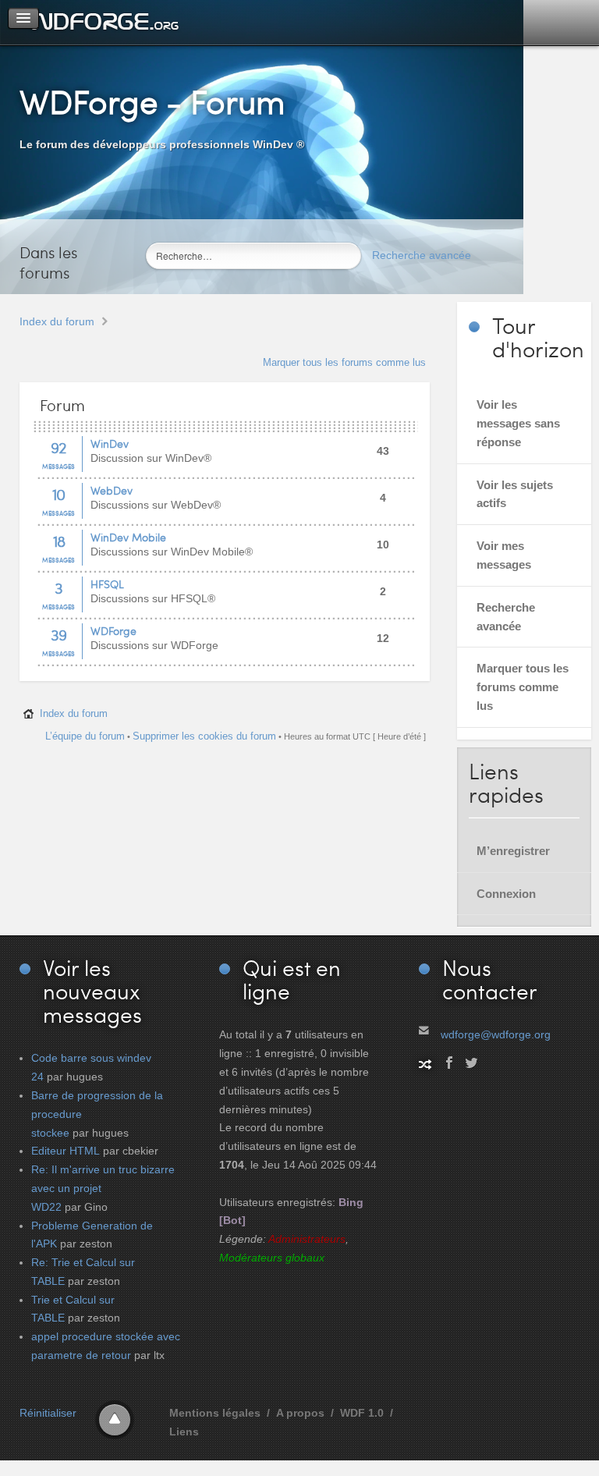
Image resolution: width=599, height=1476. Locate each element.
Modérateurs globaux (271, 1257)
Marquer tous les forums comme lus (344, 362)
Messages (58, 466)
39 (58, 634)
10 (58, 494)
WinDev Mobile (128, 537)
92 (58, 447)
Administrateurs (307, 1239)
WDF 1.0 (362, 1413)
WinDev (109, 443)
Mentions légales (215, 1413)
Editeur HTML (65, 1150)
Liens (184, 1431)
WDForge (113, 630)
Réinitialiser (47, 1413)
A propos (300, 1413)
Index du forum (56, 321)
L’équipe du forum (85, 736)
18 (59, 541)
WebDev (111, 490)
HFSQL (107, 584)
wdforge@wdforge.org (496, 1034)
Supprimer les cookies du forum (204, 736)
